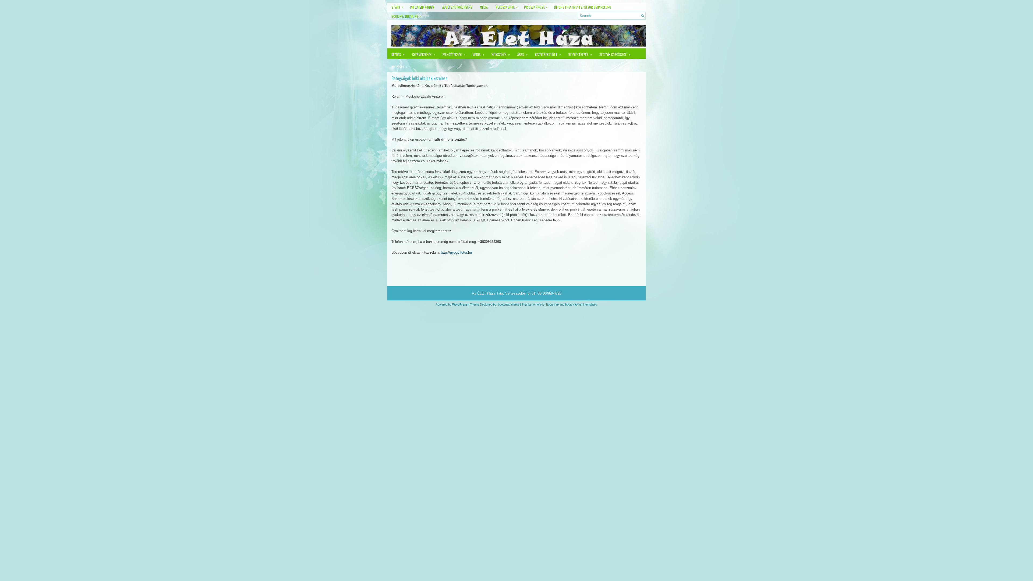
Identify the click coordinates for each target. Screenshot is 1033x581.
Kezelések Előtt (548, 54)
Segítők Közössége (614, 54)
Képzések (399, 66)
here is (540, 304)
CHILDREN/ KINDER (422, 7)
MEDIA (484, 7)
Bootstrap (552, 304)
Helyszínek (500, 54)
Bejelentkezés (580, 54)
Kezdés (398, 54)
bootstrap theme (508, 304)
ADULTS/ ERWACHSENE (457, 7)
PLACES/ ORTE (506, 7)
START (397, 7)
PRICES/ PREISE (535, 7)
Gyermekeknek (423, 54)
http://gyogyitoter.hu (456, 252)
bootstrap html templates (581, 304)
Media (478, 54)
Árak (522, 54)
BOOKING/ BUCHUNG (406, 16)
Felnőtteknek (454, 54)
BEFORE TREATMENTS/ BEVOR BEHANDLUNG (582, 7)
